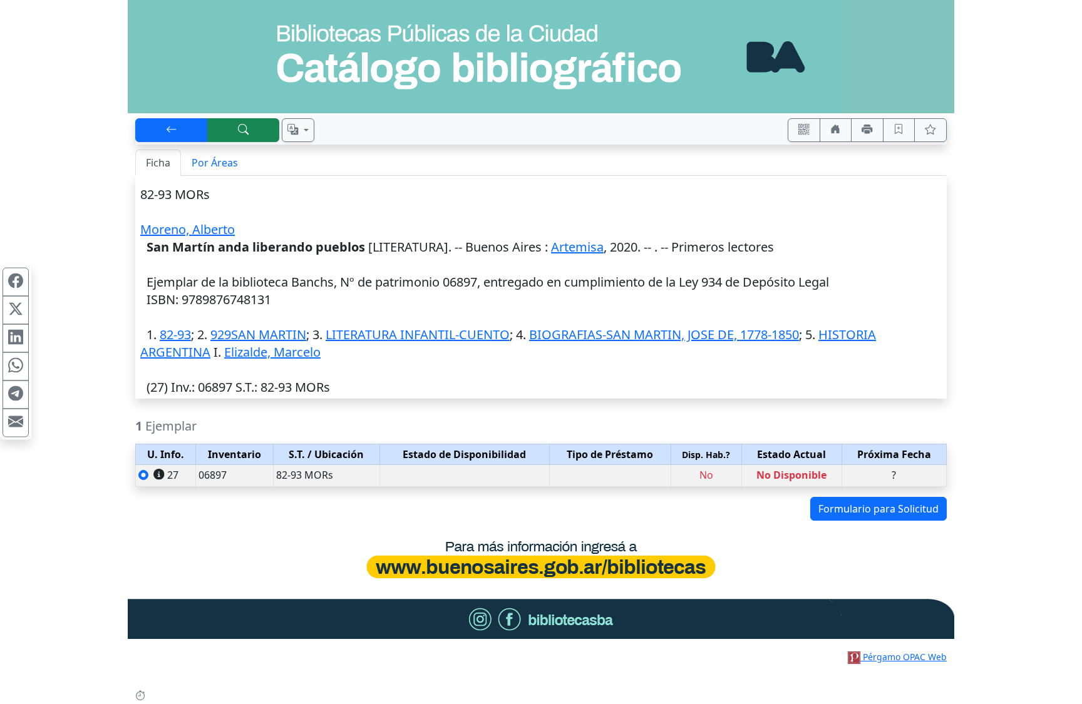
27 (172, 475)
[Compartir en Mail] (16, 422)
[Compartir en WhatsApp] (16, 366)
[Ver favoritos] (930, 130)
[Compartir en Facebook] (16, 281)
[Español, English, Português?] (298, 130)
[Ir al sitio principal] (541, 56)
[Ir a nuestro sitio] (836, 130)
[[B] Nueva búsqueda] (243, 130)
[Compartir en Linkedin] (16, 338)
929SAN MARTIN (258, 334)
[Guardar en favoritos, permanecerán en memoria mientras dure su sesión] (899, 130)
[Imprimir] (867, 130)
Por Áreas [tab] (215, 163)
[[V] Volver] (171, 130)
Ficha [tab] (158, 163)
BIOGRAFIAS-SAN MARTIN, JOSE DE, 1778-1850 (664, 334)
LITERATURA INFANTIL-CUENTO (418, 334)
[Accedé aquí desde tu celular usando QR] (804, 130)
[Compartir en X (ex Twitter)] (16, 309)
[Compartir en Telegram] (16, 394)
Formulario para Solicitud (878, 509)
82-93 (175, 334)
